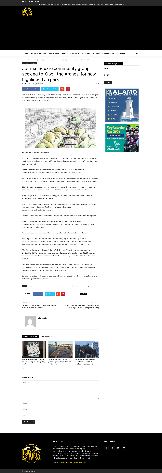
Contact (121, 54)
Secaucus (100, 4)
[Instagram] (112, 448)
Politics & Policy (38, 54)
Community (54, 54)
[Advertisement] (81, 34)
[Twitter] (118, 448)
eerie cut (43, 286)
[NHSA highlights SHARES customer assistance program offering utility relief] (34, 349)
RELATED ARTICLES (30, 337)
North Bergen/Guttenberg (79, 4)
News (26, 54)
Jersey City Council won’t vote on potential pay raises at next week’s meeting (39, 306)
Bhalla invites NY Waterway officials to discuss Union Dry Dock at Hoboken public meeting (82, 306)
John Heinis (28, 84)
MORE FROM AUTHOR (47, 337)
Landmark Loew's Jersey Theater (84, 286)
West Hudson (109, 4)
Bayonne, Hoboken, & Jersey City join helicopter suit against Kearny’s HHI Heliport (60, 362)
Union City (92, 4)
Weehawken (66, 4)
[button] (137, 54)
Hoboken (57, 4)
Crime (64, 54)
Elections (86, 54)
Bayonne (50, 4)
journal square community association (60, 286)
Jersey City (42, 4)
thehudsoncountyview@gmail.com (73, 463)
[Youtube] (124, 448)
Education (74, 54)
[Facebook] (106, 448)
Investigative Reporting (103, 54)
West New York (119, 4)
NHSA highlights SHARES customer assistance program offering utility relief (33, 362)
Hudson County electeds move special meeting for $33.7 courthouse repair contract (85, 362)
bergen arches (33, 286)
